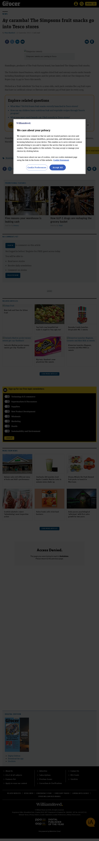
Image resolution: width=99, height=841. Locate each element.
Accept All (58, 167)
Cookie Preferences (37, 167)
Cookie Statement (61, 160)
